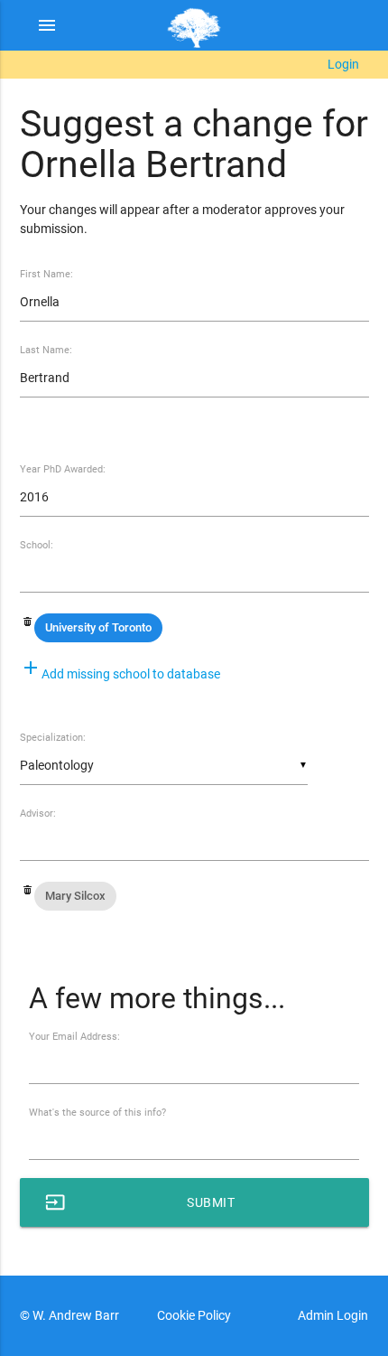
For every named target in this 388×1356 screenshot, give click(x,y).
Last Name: (46, 350)
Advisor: (38, 813)
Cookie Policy (194, 1315)
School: (36, 545)
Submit (140, 1202)
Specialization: (53, 737)
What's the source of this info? (97, 1112)
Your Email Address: (74, 1037)
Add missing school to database (120, 674)
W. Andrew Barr (74, 1315)
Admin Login (333, 1315)
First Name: (46, 274)
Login (343, 64)
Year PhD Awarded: (63, 469)
